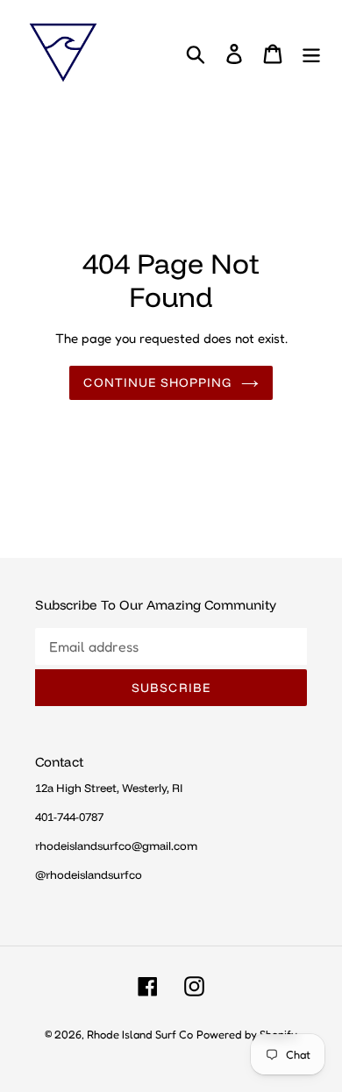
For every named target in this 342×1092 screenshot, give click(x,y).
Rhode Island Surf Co (140, 1034)
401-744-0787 (69, 817)
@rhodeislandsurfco (88, 874)
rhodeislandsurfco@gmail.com (116, 846)
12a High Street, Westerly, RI (108, 788)
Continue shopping (157, 382)
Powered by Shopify (246, 1034)
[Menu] (311, 52)
